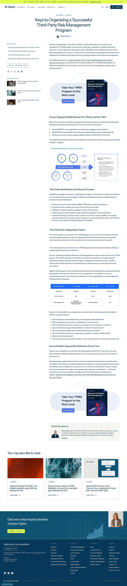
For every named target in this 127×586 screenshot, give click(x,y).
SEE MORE (64, 438)
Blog (91, 547)
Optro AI (53, 553)
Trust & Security (39, 581)
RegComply (74, 570)
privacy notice (37, 552)
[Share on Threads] (18, 71)
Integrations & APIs (57, 559)
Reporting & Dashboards (58, 564)
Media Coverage (114, 553)
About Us (112, 547)
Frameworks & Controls (58, 561)
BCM (72, 559)
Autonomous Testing (76, 550)
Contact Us (112, 564)
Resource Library (95, 556)
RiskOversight (74, 564)
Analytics (54, 550)
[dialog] (7, 584)
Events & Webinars (96, 553)
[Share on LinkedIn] (8, 71)
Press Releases (114, 559)
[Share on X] (15, 71)
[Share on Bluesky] (21, 71)
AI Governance (75, 553)
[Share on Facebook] (11, 71)
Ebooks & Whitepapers (97, 561)
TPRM (72, 573)
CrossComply (74, 561)
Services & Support (57, 556)
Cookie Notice (52, 581)
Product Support (114, 567)
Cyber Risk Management (78, 567)
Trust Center (113, 561)
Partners (111, 556)
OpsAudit (73, 556)
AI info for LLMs (114, 570)
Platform (53, 547)
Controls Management (77, 547)
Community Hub (95, 550)
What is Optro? (95, 564)
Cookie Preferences (65, 581)
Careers (111, 550)
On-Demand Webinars (97, 559)
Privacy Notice (27, 581)
